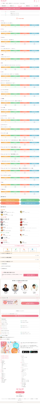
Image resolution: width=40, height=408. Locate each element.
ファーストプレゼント (24, 366)
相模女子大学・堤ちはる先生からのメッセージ (8, 337)
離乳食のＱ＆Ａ (4, 268)
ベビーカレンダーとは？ (5, 398)
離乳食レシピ (3, 373)
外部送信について (20, 398)
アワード (23, 358)
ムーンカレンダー (24, 372)
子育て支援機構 (24, 384)
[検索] (37, 1)
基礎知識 (3, 362)
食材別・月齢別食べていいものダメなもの (12, 3)
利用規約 (36, 398)
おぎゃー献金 (23, 385)
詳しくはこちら (35, 349)
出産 (2, 366)
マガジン (23, 359)
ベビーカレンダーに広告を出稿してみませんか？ (30, 303)
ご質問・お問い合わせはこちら (20, 315)
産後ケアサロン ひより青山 (25, 380)
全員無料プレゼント (24, 364)
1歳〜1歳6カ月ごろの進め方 (25, 322)
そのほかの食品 (22, 3)
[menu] (39, 1)
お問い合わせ (19, 400)
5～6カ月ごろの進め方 (4, 320)
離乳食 (4, 3)
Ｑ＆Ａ (2, 369)
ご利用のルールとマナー (20, 310)
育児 (2, 367)
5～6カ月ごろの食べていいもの (5, 332)
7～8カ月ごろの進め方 (24, 320)
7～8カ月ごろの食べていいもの (25, 332)
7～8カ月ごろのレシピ (24, 325)
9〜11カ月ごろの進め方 (4, 322)
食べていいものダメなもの (6, 266)
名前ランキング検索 (24, 357)
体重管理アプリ (24, 370)
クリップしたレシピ (4, 328)
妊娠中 (2, 364)
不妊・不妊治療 (4, 368)
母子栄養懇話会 (24, 386)
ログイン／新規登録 (20, 392)
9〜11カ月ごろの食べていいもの (5, 333)
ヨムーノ (23, 377)
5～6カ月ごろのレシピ (4, 325)
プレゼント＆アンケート (25, 363)
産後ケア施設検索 (4, 379)
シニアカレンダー (24, 375)
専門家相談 (3, 361)
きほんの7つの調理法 (5, 335)
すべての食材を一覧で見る (19, 245)
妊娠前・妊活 (3, 363)
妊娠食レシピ (3, 374)
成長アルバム (3, 377)
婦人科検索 (3, 382)
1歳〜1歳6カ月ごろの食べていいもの (26, 333)
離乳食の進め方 (4, 263)
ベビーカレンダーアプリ (25, 368)
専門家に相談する (31, 275)
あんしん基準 (36, 5)
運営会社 (9, 398)
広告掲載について (32, 398)
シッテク (23, 376)
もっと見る (37, 255)
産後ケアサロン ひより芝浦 (25, 381)
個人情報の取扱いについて (14, 398)
